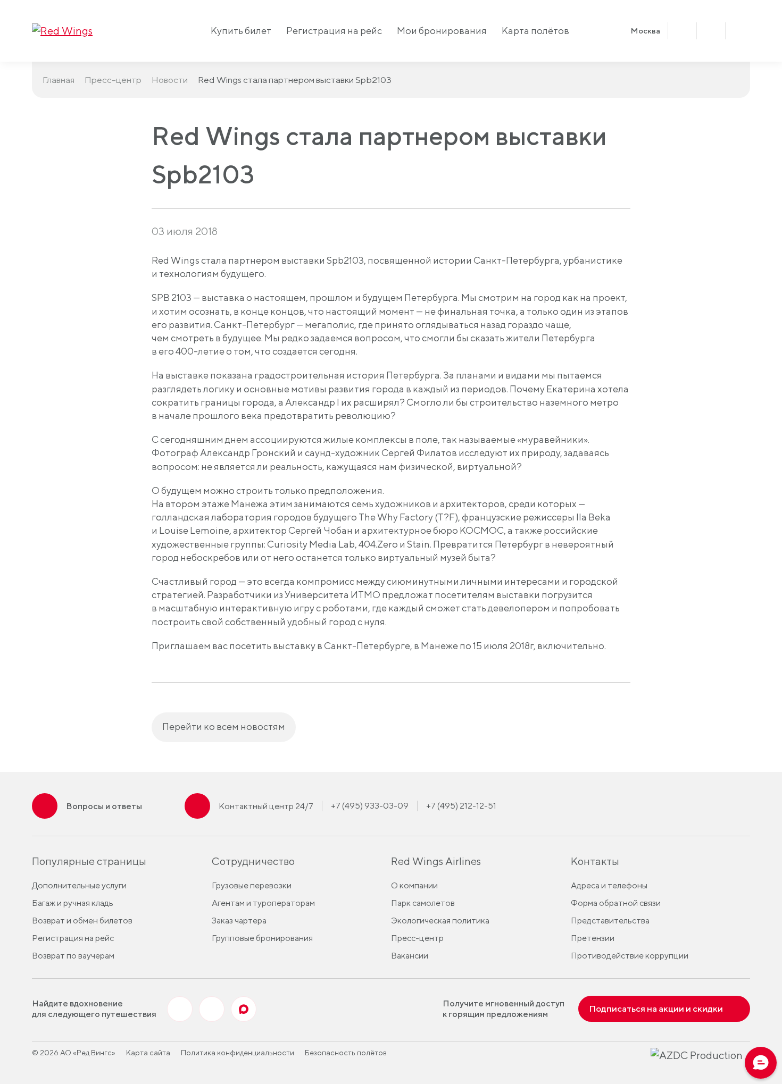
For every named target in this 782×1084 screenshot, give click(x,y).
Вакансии (409, 956)
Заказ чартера (239, 920)
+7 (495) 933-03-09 (370, 806)
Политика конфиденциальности (237, 1052)
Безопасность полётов (346, 1052)
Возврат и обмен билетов (82, 920)
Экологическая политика (440, 920)
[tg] (211, 1009)
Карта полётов (535, 30)
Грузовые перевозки (252, 885)
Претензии (592, 938)
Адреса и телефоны (609, 885)
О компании (414, 885)
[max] (243, 1009)
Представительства (610, 920)
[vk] (180, 1009)
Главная (58, 79)
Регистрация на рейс (334, 30)
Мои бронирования (442, 30)
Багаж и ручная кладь (72, 903)
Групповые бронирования (262, 938)
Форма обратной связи (616, 903)
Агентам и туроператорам (263, 903)
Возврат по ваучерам (73, 956)
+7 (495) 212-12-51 (461, 806)
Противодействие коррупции (629, 956)
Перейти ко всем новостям (223, 726)
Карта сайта (148, 1052)
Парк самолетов (423, 903)
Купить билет (241, 30)
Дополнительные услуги (79, 885)
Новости (170, 79)
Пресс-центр (113, 79)
